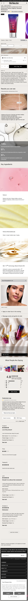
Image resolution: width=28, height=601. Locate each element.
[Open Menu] (1, 3)
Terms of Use (17, 558)
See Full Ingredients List (7, 280)
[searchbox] (7, 418)
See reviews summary (17, 11)
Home (2, 5)
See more (4, 442)
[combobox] (21, 421)
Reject (19, 593)
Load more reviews (14, 532)
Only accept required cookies (21, 580)
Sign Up (22, 555)
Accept (8, 593)
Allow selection (13, 596)
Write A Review (14, 391)
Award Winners (7, 5)
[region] (14, 589)
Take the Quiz (6, 354)
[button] (2, 368)
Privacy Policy (23, 558)
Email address (5, 555)
